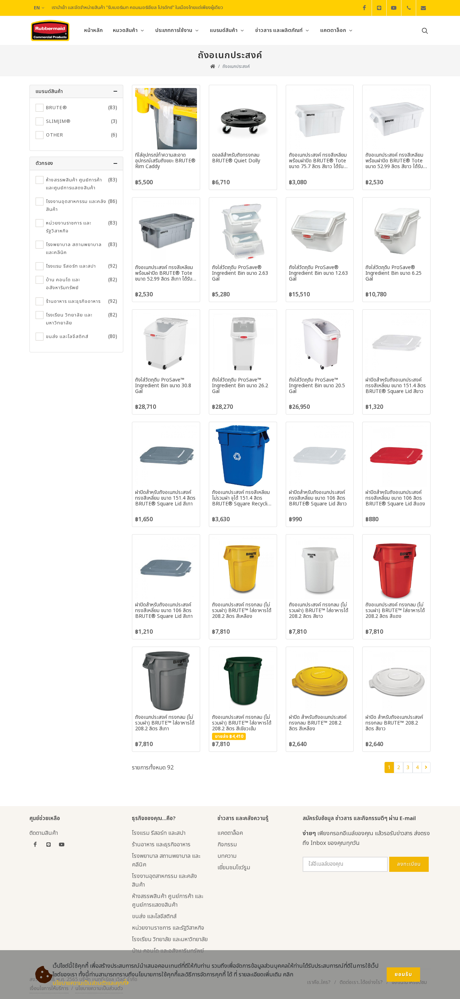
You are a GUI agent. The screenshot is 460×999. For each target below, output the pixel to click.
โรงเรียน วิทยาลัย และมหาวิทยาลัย (69, 319)
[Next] (426, 767)
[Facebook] (364, 8)
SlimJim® (58, 121)
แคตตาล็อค (230, 833)
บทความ (226, 856)
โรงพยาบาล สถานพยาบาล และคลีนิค (74, 248)
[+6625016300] (408, 8)
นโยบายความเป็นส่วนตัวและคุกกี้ (89, 983)
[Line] (379, 8)
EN (37, 8)
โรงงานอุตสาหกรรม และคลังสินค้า (76, 205)
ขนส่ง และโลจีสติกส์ (67, 336)
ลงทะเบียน (409, 864)
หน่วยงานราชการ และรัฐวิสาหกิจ (68, 227)
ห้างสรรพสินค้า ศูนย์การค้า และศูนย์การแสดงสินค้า (74, 183)
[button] (76, 91)
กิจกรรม (227, 844)
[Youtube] (394, 8)
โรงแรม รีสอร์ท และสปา (71, 266)
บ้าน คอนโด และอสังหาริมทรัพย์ (63, 283)
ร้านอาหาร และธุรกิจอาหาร (73, 301)
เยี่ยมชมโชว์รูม (233, 867)
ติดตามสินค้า (43, 833)
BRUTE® (56, 107)
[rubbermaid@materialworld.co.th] (423, 8)
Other (54, 135)
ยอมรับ (403, 974)
